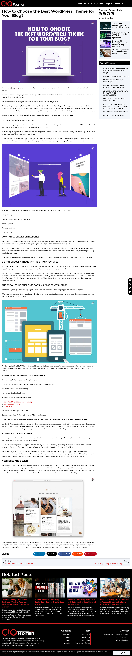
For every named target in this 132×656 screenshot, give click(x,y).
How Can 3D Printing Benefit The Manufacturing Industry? (120, 44)
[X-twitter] (104, 13)
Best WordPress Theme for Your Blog (18, 402)
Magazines (98, 4)
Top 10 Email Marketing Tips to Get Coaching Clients (120, 25)
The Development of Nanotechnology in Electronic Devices (120, 51)
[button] (129, 3)
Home (79, 4)
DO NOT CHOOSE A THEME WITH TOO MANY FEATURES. (114, 86)
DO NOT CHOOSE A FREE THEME (116, 76)
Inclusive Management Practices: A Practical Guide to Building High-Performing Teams (114, 602)
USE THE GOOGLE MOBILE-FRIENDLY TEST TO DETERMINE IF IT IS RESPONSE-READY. (115, 106)
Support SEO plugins (12, 404)
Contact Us (118, 4)
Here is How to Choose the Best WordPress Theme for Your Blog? (115, 71)
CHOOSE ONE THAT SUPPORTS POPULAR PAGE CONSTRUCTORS (115, 93)
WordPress (8, 407)
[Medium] (112, 13)
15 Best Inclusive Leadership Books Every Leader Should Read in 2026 (49, 602)
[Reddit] (108, 13)
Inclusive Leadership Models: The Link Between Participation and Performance (82, 602)
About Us (88, 4)
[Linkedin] (100, 13)
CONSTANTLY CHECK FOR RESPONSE (113, 81)
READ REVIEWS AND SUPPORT (115, 112)
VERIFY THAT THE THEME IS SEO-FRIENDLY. (114, 100)
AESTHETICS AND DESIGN (113, 115)
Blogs (107, 4)
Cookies (4, 654)
